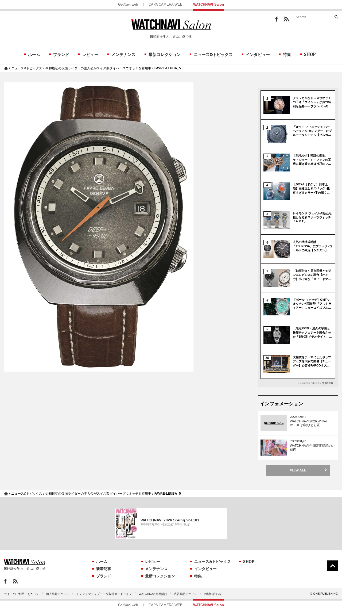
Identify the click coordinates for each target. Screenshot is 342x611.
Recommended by (309, 382)
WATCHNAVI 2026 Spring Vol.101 (170, 520)
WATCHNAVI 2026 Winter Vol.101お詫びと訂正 (308, 423)
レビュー (90, 54)
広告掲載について (185, 593)
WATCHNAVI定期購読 (153, 593)
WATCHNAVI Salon (208, 4)
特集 (287, 54)
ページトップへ (332, 565)
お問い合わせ (213, 593)
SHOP (310, 54)
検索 (336, 16)
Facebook (276, 19)
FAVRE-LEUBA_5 (167, 68)
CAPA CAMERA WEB (165, 4)
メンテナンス (123, 54)
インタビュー (258, 54)
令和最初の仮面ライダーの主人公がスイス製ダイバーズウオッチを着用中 (98, 68)
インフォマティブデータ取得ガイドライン (104, 593)
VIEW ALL (298, 470)
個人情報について (57, 593)
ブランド (61, 54)
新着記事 (103, 568)
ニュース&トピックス (213, 54)
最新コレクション (165, 54)
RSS (286, 19)
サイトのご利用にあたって (21, 593)
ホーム (34, 54)
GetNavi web (128, 4)
